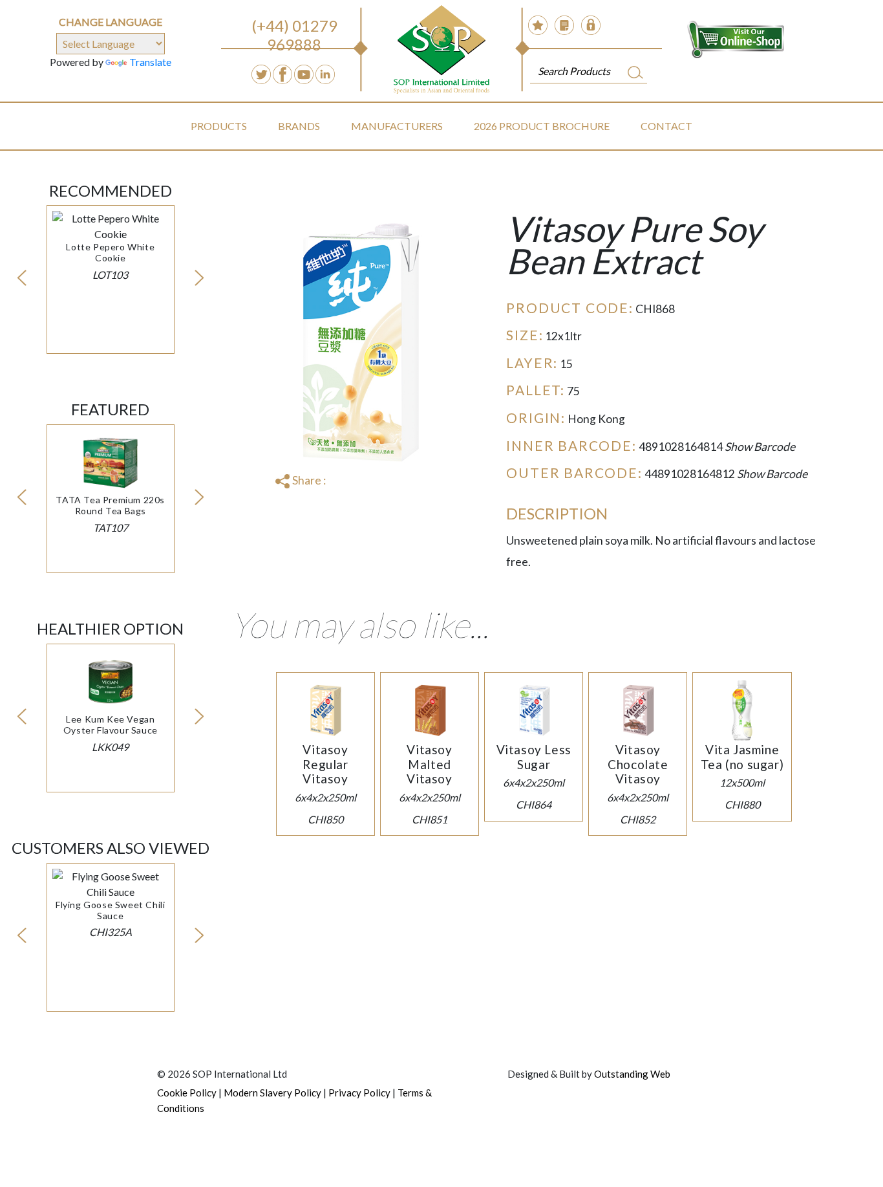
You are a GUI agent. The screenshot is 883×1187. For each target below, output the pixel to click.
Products (219, 126)
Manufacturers (397, 126)
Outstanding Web (632, 1074)
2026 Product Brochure (542, 126)
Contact (666, 126)
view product (111, 257)
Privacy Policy (359, 1092)
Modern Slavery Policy (272, 1092)
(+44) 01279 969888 (294, 35)
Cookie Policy (187, 1092)
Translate (150, 62)
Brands (299, 126)
